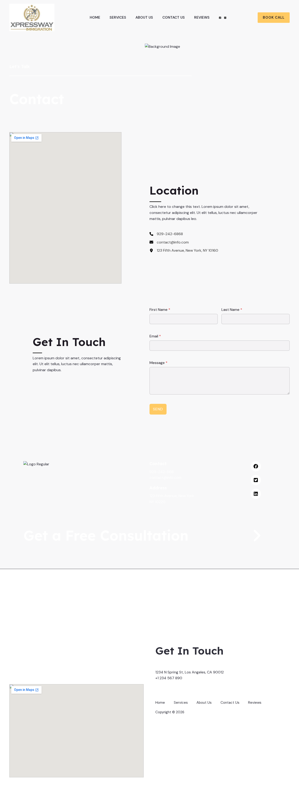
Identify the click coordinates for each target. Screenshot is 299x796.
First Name (160, 309)
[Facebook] (220, 18)
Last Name (231, 309)
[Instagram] (225, 18)
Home (95, 17)
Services (118, 17)
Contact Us (173, 17)
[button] (274, 17)
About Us (144, 17)
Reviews (202, 17)
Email (155, 336)
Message (158, 362)
